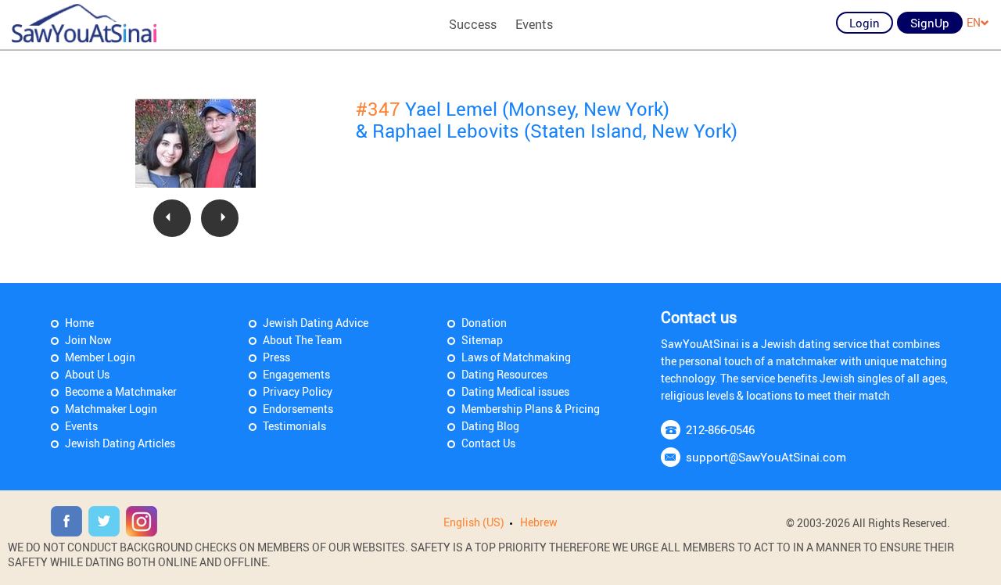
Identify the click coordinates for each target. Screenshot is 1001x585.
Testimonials (294, 425)
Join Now (88, 339)
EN (974, 22)
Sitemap (482, 339)
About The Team (302, 339)
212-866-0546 (720, 429)
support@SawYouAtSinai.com (766, 457)
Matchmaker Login (111, 408)
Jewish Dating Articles (120, 443)
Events (534, 24)
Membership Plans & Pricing (530, 408)
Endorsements (298, 408)
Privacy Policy (297, 391)
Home (79, 322)
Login (864, 23)
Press (276, 357)
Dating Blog (490, 425)
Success (473, 24)
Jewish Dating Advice (315, 322)
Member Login (100, 357)
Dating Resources (504, 374)
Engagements (296, 374)
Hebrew (539, 522)
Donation (484, 322)
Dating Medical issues (515, 391)
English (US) (473, 522)
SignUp (929, 23)
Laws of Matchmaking (516, 357)
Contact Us (488, 443)
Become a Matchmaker (121, 391)
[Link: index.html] (84, 23)
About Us (87, 374)
